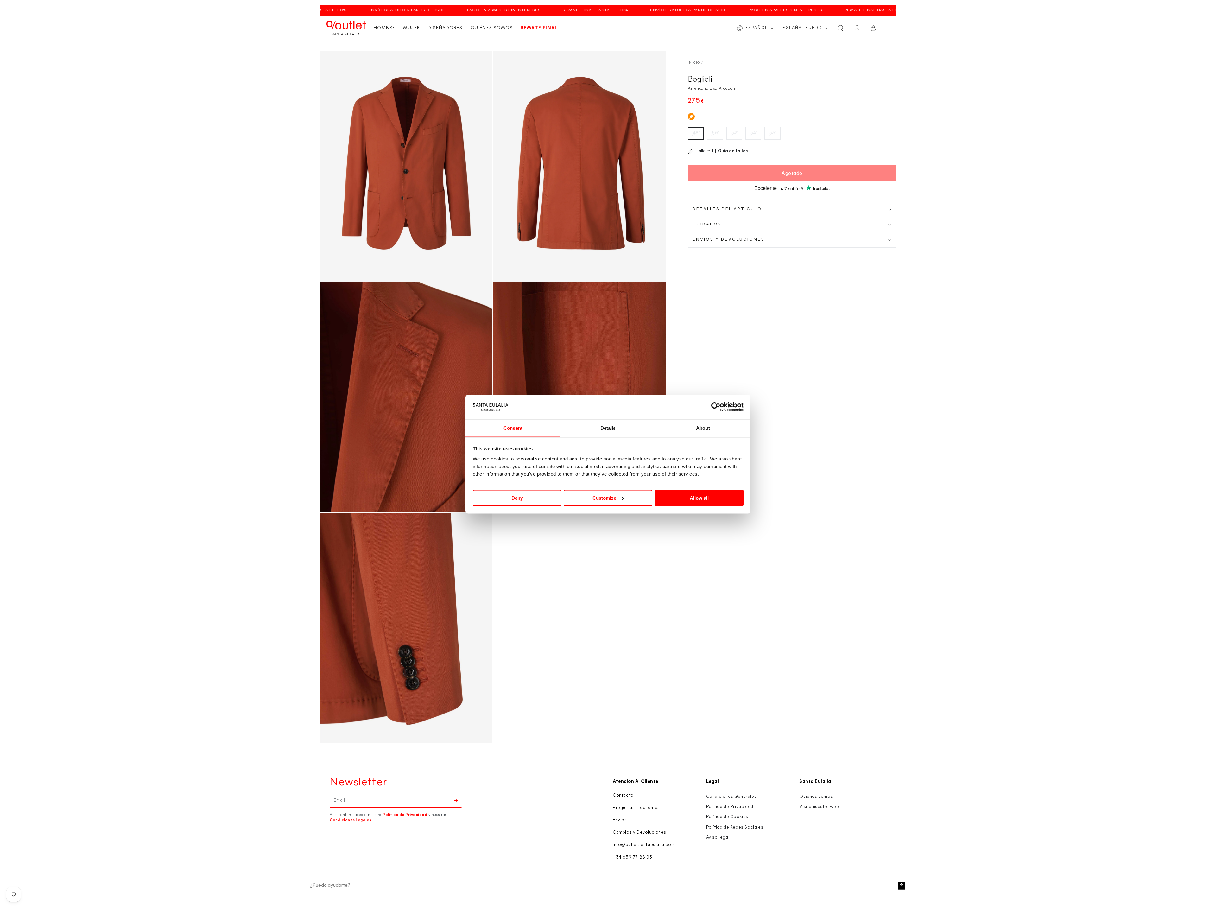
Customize (604, 497)
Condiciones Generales (731, 796)
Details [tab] (608, 427)
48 (696, 133)
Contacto (623, 795)
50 (715, 133)
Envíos (620, 820)
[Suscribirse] (458, 800)
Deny (517, 497)
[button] (840, 28)
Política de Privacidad (405, 815)
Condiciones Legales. (351, 820)
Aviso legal (718, 837)
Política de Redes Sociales (734, 827)
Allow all (699, 497)
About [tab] (703, 427)
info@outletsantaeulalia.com (644, 844)
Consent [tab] (513, 427)
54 (753, 133)
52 (734, 133)
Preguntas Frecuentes (636, 807)
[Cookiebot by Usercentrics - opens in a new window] (716, 407)
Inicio (694, 63)
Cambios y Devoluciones (639, 832)
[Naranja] (691, 116)
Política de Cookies (727, 817)
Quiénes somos (816, 796)
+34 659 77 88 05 (632, 857)
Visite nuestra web (819, 806)
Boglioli (700, 80)
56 (773, 133)
